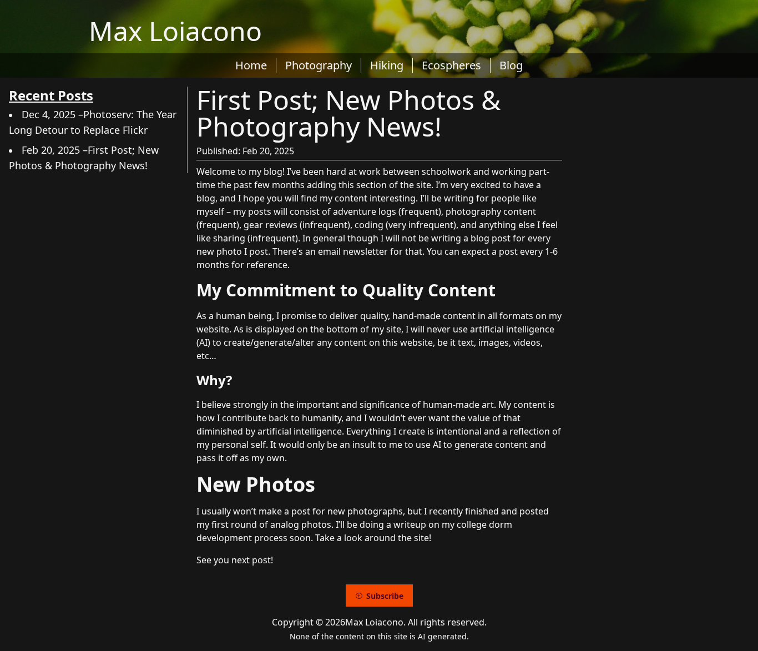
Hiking (386, 65)
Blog (511, 65)
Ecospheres (451, 65)
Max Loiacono (175, 31)
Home (251, 65)
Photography (318, 65)
